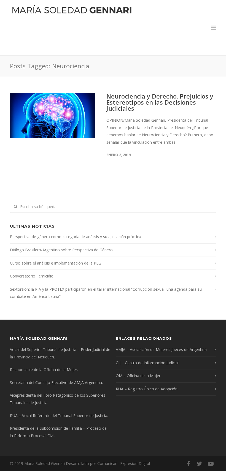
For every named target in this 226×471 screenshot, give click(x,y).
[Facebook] (188, 463)
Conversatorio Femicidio (31, 276)
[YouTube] (210, 463)
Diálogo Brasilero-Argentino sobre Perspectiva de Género (61, 249)
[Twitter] (199, 463)
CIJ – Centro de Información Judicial (147, 362)
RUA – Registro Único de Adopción (146, 388)
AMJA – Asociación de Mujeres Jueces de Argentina (161, 349)
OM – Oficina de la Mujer (138, 375)
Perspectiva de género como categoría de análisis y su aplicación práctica (75, 236)
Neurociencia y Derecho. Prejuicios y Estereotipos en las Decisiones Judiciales (159, 102)
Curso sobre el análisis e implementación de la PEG (55, 263)
